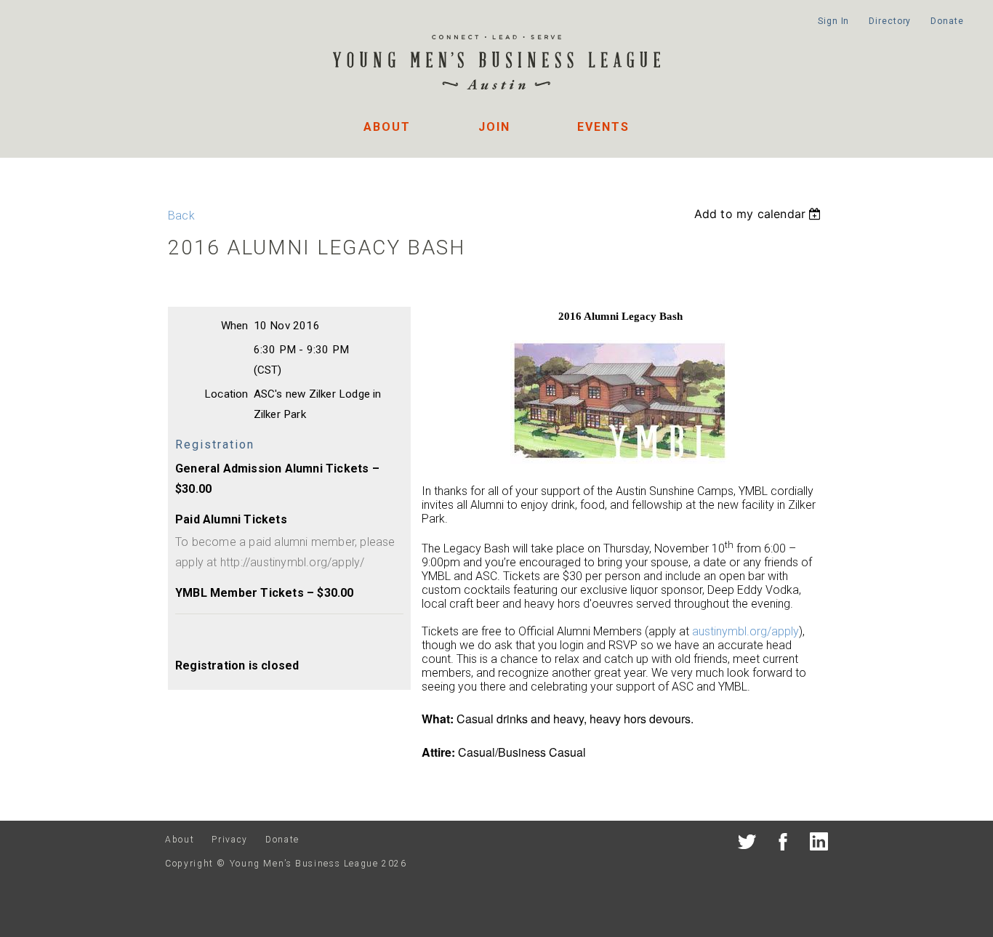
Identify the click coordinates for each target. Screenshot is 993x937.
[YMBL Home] (496, 64)
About (387, 127)
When (235, 325)
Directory (890, 21)
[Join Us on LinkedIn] (819, 844)
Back (181, 215)
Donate (946, 21)
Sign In (833, 21)
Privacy (229, 840)
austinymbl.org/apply (745, 631)
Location (226, 394)
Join (494, 127)
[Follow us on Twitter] (747, 844)
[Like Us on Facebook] (783, 844)
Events (603, 127)
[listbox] (759, 213)
